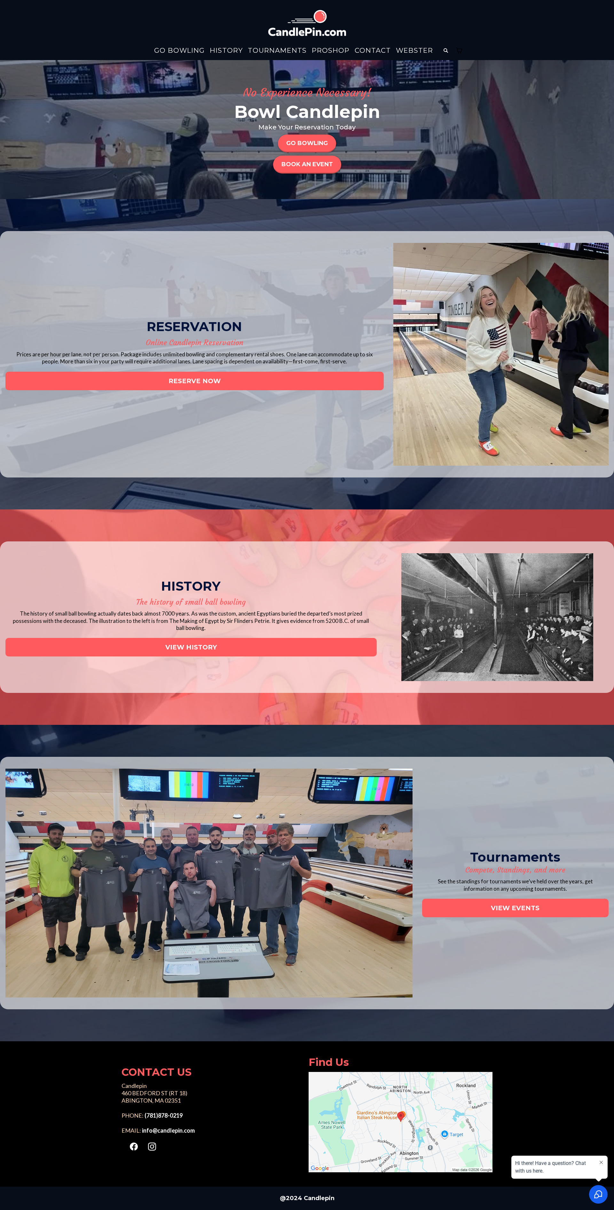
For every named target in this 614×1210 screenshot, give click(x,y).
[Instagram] (152, 1146)
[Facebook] (134, 1146)
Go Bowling (179, 50)
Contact (373, 50)
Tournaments (277, 50)
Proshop (331, 50)
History (226, 50)
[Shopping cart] (459, 50)
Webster (414, 50)
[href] (400, 1122)
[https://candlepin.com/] (307, 22)
